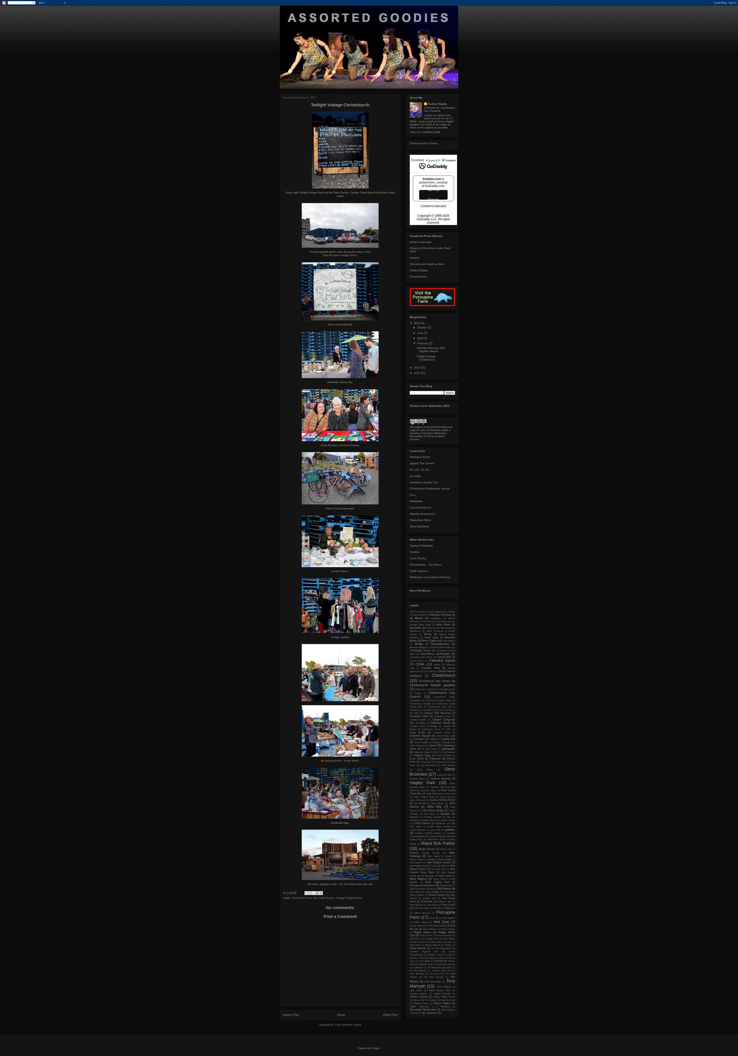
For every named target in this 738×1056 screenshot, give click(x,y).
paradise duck (429, 898)
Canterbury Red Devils (421, 657)
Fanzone (435, 758)
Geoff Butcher (448, 765)
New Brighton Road (419, 866)
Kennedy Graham (432, 817)
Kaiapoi (445, 813)
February (423, 343)
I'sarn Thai (450, 794)
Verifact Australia (442, 994)
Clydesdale (420, 723)
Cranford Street (441, 732)
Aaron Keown (419, 615)
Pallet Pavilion (327, 898)
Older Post (390, 1015)
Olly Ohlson (415, 892)
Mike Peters (434, 856)
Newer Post (291, 1015)
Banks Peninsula (434, 631)
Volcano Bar (419, 1000)
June (420, 332)
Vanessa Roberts (418, 994)
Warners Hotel (448, 1000)
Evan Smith (417, 758)
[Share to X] (314, 893)
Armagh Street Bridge (420, 624)
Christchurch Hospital (420, 704)
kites (449, 817)
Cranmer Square (420, 735)
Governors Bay (444, 775)
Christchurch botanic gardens (432, 685)
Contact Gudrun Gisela (424, 143)
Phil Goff (436, 908)
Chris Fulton (429, 671)
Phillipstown (449, 908)
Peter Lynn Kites (421, 908)
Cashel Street (416, 661)
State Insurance (436, 958)
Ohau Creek (446, 885)
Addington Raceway (440, 614)
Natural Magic (445, 859)
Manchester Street (436, 839)
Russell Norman (444, 935)
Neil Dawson (416, 862)
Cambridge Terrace (420, 650)
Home (341, 1015)
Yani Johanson (429, 1013)
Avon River (443, 624)
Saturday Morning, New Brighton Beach (430, 349)
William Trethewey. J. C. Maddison (430, 1006)
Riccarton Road (437, 925)
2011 (417, 372)
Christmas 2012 (431, 710)
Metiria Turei (446, 849)
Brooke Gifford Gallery (441, 647)
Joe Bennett (420, 803)
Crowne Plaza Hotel (445, 736)
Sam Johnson (419, 942)
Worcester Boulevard (422, 1009)
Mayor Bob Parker (438, 843)
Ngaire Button (445, 876)
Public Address (419, 571)
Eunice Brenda (443, 755)
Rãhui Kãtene (421, 922)
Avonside (415, 476)
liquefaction (440, 823)
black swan (431, 637)
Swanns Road (425, 964)
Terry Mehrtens (417, 974)
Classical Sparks (418, 719)
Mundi (448, 856)
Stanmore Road (417, 958)
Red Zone (441, 922)
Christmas (414, 710)
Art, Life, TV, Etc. (420, 469)
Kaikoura (414, 817)
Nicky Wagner (418, 878)
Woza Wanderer (419, 526)
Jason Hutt (445, 797)
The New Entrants (434, 977)
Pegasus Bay (444, 901)
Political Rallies (419, 270)
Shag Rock (415, 945)
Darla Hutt (449, 738)
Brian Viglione (449, 641)
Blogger (375, 1048)
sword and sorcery (446, 964)
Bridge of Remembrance (432, 643)
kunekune (414, 820)
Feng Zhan (426, 762)
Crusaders (419, 739)
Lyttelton (450, 829)
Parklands (426, 901)
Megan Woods (427, 849)
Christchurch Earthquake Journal (430, 488)
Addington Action (420, 456)
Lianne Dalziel (422, 823)
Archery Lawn (445, 621)
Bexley (428, 634)
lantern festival (430, 820)
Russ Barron (426, 935)
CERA (420, 664)
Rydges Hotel (432, 939)
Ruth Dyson (415, 939)
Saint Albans (449, 939)
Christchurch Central (425, 689)
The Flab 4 (435, 974)
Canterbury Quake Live (424, 482)
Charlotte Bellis (430, 668)
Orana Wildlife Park (435, 892)
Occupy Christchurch (422, 885)
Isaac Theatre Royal (424, 797)
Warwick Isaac (421, 1003)
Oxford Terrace (436, 895)
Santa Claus (436, 942)
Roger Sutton (422, 932)
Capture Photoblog (421, 545)
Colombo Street (440, 722)
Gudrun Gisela (437, 103)
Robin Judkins (448, 929)
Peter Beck (432, 905)
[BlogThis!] (310, 893)
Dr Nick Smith (429, 749)
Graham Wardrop (440, 778)
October (422, 327)
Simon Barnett (418, 948)
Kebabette (416, 501)
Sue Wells (425, 961)
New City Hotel (439, 866)
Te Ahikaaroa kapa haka (440, 967)
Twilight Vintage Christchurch (425, 358)
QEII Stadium (449, 918)
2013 (417, 323)
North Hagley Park (437, 882)
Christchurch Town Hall (304, 898)
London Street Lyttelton (439, 826)
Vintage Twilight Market (349, 898)
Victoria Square (418, 996)
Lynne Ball (435, 830)
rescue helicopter (418, 925)
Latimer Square (448, 820)
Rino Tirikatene (430, 929)
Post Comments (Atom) (348, 1024)
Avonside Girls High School (439, 628)
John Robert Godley (432, 810)
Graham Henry (417, 779)
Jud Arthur (429, 814)
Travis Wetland (443, 987)
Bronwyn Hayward (418, 647)
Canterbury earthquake (435, 653)
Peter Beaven (416, 905)
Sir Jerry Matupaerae (441, 948)
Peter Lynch (448, 904)
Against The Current (422, 463)
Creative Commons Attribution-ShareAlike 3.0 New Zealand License (428, 436)
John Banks (438, 803)
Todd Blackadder (433, 981)
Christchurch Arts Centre (434, 681)
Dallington (433, 739)
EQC (436, 752)
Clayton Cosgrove (443, 719)
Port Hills (434, 918)
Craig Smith (417, 732)
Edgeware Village (422, 752)
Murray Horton (417, 859)
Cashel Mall (444, 657)
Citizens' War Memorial (437, 713)
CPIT (448, 729)
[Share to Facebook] (317, 893)
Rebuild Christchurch (422, 513)
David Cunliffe (421, 742)
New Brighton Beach (439, 862)
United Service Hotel (439, 990)
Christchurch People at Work (427, 264)
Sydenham (418, 967)
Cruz (413, 494)
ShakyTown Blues (420, 520)
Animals (414, 257)
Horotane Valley (428, 790)
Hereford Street (438, 787)
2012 (417, 367)
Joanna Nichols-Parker (442, 800)
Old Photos (444, 888)
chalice (437, 664)
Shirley (448, 945)
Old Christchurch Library (421, 889)
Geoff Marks (425, 769)
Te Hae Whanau (418, 970)
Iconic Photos (418, 558)
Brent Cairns (429, 640)
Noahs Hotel (439, 879)
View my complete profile (425, 131)
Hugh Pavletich (433, 794)
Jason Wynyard (417, 800)
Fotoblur (415, 551)
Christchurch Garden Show (438, 700)
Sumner (438, 961)
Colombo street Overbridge (423, 726)
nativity (431, 859)
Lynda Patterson (418, 830)
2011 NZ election (418, 612)
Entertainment (418, 276)
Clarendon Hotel (419, 716)
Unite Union (416, 990)
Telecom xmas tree (441, 970)
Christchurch (443, 675)
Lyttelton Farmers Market (428, 833)
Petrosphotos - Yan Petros (426, 564)
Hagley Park (422, 782)
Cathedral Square (442, 660)
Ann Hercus (428, 621)
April (420, 338)
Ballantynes (415, 631)
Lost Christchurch (420, 507)
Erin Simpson (449, 752)
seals (449, 942)
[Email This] (306, 893)
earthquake (448, 748)
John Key (434, 806)
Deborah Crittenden (442, 742)
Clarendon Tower (442, 716)
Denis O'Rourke (417, 745)
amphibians (436, 618)
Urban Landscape (420, 241)
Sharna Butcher (432, 945)
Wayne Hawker (442, 1003)
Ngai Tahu (429, 876)
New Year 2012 (438, 869)
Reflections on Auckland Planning (430, 577)
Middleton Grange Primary (425, 853)
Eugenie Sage (422, 755)
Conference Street (431, 729)
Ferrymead (440, 762)
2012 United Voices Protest (442, 612)
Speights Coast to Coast (439, 954)
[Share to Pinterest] (321, 893)
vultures (433, 1000)
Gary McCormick (428, 765)
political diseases (422, 913)
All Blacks (416, 618)
